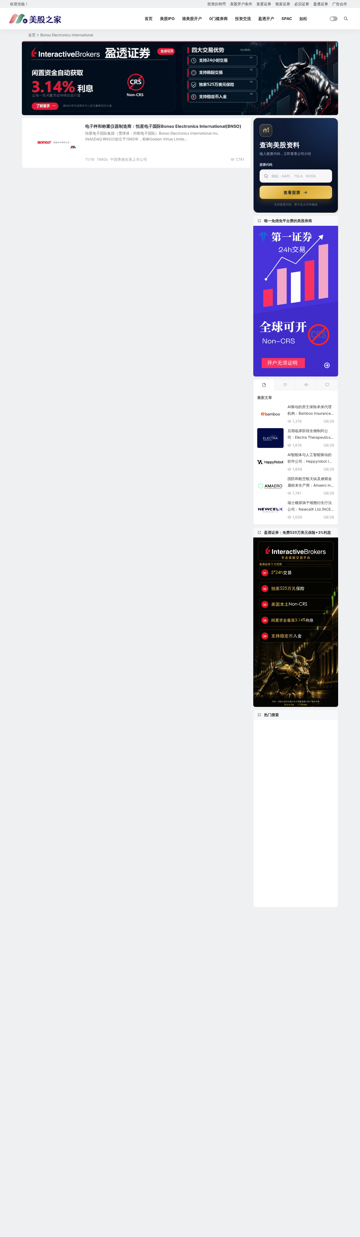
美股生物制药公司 (305, 853)
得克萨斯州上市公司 (277, 876)
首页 (149, 18)
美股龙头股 (272, 900)
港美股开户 (192, 18)
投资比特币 (216, 4)
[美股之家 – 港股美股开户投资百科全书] (35, 18)
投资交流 (243, 18)
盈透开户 (266, 18)
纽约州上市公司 (274, 774)
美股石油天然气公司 (302, 837)
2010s (304, 892)
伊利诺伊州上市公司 (275, 892)
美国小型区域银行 (274, 726)
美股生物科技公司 (275, 861)
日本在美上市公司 (274, 884)
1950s (264, 766)
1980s (102, 159)
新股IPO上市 (273, 813)
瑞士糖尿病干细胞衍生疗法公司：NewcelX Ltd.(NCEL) (310, 509)
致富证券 (282, 4)
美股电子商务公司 (273, 790)
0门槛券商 (218, 18)
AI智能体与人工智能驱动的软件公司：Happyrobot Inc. (310, 461)
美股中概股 (40, 129)
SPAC (286, 18)
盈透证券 (320, 4)
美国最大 (299, 829)
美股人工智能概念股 (277, 805)
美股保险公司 (270, 837)
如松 (303, 18)
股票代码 (266, 165)
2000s (266, 750)
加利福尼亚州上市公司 (282, 734)
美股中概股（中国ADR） (283, 869)
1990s (299, 790)
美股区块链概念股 (289, 766)
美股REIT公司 (270, 853)
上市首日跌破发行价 (275, 845)
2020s (302, 845)
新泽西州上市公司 (316, 758)
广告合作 (339, 4)
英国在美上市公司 (307, 813)
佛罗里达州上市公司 (312, 726)
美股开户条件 (241, 4)
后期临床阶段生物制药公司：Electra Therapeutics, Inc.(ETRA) (311, 437)
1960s (264, 821)
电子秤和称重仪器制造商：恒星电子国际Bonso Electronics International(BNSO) (163, 126)
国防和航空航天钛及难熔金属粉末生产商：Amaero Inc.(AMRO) (311, 485)
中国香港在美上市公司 (128, 159)
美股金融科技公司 (311, 773)
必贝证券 (301, 4)
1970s (284, 750)
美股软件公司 (311, 861)
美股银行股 (316, 782)
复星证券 (263, 4)
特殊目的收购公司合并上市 (287, 742)
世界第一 (303, 884)
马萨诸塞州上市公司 (277, 758)
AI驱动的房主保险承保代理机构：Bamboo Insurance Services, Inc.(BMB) (310, 413)
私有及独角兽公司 (280, 782)
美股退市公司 (273, 829)
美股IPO (167, 18)
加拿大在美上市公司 (277, 797)
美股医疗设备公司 (290, 821)
